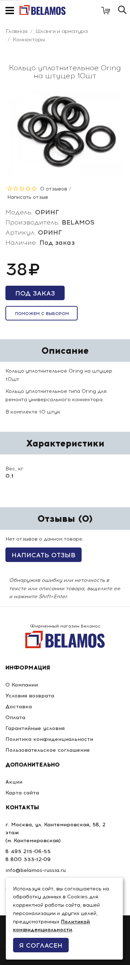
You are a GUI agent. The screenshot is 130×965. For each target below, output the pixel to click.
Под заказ (35, 293)
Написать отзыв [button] (43, 555)
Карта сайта (22, 793)
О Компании (21, 685)
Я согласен (40, 945)
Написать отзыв (27, 197)
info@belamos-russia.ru (35, 870)
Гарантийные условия (35, 728)
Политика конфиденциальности (49, 739)
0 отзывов (53, 189)
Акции (13, 782)
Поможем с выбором (42, 313)
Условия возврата (29, 696)
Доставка (18, 707)
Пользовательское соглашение (47, 750)
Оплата (15, 717)
